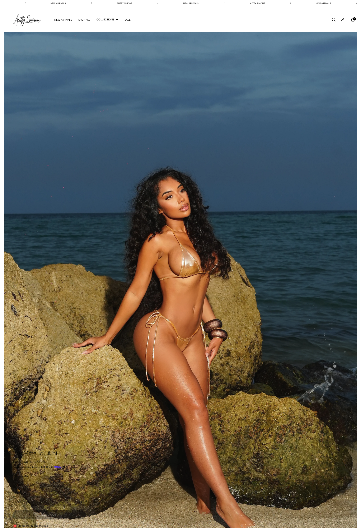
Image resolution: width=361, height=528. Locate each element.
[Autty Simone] (27, 19)
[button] (334, 19)
